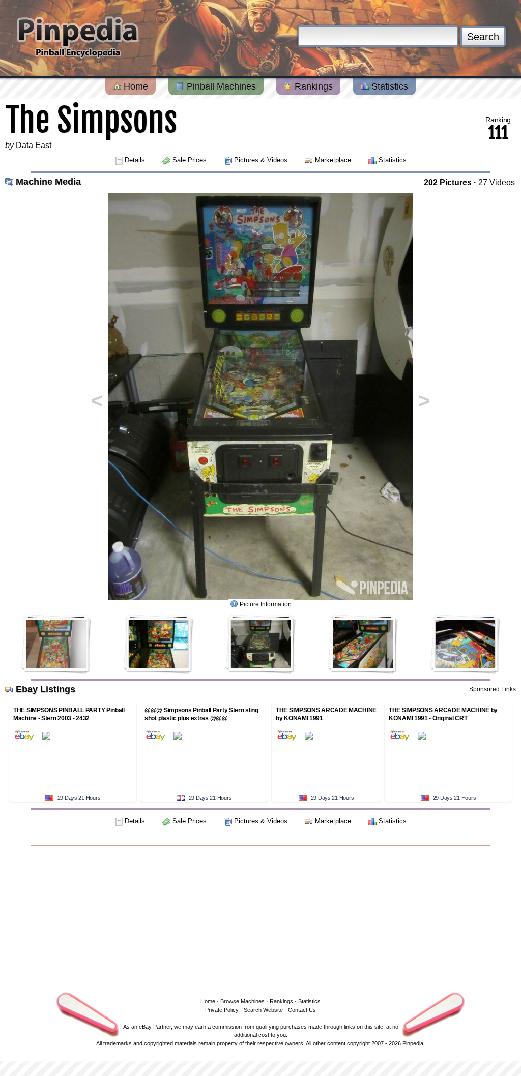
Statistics (388, 86)
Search (483, 36)
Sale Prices (189, 160)
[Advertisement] (260, 920)
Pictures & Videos (261, 160)
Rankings (312, 86)
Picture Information (266, 604)
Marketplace (333, 160)
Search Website (263, 1010)
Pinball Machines (220, 86)
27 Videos (496, 182)
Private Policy (222, 1010)
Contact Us (302, 1010)
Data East (33, 145)
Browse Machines (242, 1001)
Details (135, 160)
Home (134, 86)
